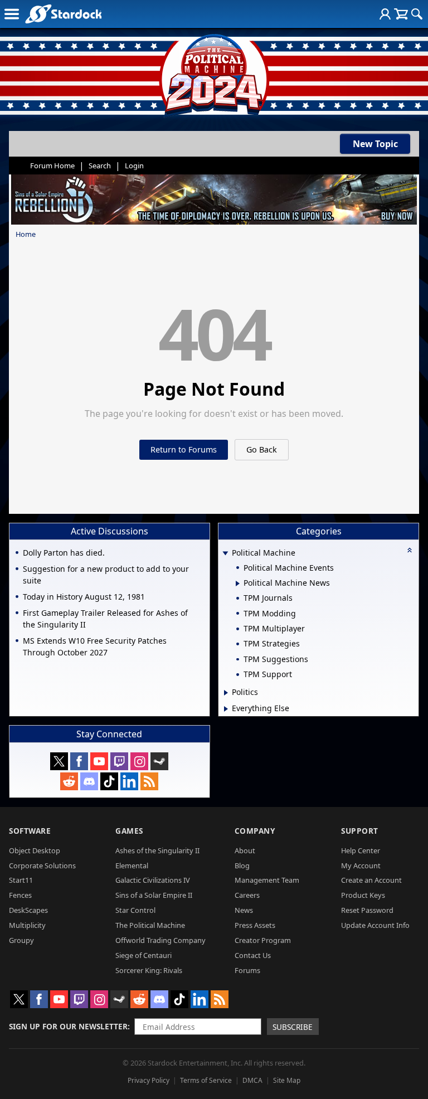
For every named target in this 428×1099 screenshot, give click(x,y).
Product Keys (363, 895)
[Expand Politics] (226, 693)
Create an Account (371, 880)
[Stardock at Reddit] (69, 781)
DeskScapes (28, 910)
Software (30, 830)
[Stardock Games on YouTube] (99, 761)
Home (26, 234)
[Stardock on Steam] (159, 761)
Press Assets (255, 925)
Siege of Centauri (143, 955)
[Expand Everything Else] (226, 709)
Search (100, 166)
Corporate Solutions (42, 865)
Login (134, 166)
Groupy (21, 940)
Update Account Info (375, 925)
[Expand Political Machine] (225, 554)
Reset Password (367, 910)
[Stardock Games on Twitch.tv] (119, 761)
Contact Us (253, 955)
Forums (247, 970)
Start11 (21, 880)
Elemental (131, 865)
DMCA (252, 1080)
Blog (242, 865)
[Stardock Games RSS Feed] (149, 781)
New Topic (375, 144)
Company (255, 830)
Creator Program (263, 940)
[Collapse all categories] (409, 550)
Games (129, 830)
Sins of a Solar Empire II (153, 895)
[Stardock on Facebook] (79, 761)
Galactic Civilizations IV (152, 880)
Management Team (267, 880)
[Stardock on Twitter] (59, 761)
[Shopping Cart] (401, 14)
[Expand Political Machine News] (238, 583)
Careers (247, 895)
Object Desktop (34, 850)
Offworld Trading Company (160, 940)
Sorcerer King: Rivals (148, 970)
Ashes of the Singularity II (157, 850)
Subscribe (293, 1027)
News (244, 910)
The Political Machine (150, 925)
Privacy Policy (148, 1080)
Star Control (135, 910)
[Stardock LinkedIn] (129, 781)
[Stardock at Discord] (89, 781)
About (245, 850)
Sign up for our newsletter (68, 1026)
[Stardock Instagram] (139, 761)
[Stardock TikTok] (109, 781)
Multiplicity (27, 925)
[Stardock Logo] (63, 13)
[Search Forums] (416, 14)
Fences (20, 895)
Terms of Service (206, 1080)
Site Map (286, 1080)
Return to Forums (183, 449)
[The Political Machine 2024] (214, 72)
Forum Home (52, 166)
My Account (361, 865)
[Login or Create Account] (385, 14)
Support (359, 830)
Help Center (360, 850)
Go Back (261, 449)
